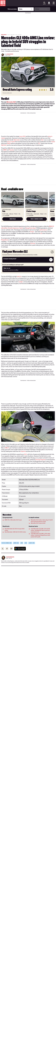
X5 (41, 233)
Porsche (11, 150)
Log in (49, 4)
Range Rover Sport (31, 228)
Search (44, 4)
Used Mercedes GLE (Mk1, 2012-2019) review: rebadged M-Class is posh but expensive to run (40, 530)
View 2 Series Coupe (36, 219)
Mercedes (17, 140)
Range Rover (4, 240)
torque (32, 231)
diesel (9, 143)
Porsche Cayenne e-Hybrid (15, 228)
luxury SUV (22, 136)
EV (39, 143)
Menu (54, 4)
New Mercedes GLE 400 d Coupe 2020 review (14, 529)
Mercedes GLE (11, 102)
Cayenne (23, 451)
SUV (25, 454)
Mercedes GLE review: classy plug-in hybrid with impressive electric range (42, 520)
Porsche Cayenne (40, 459)
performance (43, 230)
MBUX (7, 448)
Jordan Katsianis (9, 54)
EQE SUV (3, 145)
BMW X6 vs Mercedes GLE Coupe (13, 520)
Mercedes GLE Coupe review (38, 523)
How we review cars (7, 92)
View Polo (12, 219)
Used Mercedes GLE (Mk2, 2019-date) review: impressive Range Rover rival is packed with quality (40, 535)
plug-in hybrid (11, 142)
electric (19, 276)
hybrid (53, 142)
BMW (5, 150)
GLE (42, 140)
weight (21, 282)
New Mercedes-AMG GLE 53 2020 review (15, 532)
